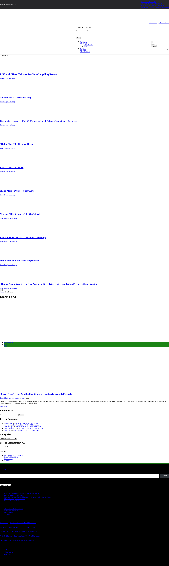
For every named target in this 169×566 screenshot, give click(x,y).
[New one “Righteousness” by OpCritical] (7, 210)
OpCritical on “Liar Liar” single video (19, 260)
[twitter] (1, 23)
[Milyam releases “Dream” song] (7, 93)
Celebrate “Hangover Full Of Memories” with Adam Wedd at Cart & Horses (38, 121)
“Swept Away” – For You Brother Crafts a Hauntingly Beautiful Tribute (36, 394)
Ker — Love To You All (148, 2)
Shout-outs (7, 554)
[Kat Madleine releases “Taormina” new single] (7, 233)
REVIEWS (83, 43)
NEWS (82, 48)
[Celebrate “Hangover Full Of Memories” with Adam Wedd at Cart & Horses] (7, 117)
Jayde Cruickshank (10, 428)
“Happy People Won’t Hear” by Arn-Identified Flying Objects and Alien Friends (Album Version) (49, 284)
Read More (3, 406)
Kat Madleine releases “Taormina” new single (155, 7)
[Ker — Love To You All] (7, 163)
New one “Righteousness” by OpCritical (153, 5)
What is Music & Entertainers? (13, 455)
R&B (5, 344)
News (6, 551)
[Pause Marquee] (1, 290)
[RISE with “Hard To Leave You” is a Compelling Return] (7, 70)
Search (2, 472)
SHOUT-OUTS (85, 52)
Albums (86, 46)
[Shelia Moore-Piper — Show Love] (7, 186)
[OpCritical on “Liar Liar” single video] (7, 256)
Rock (5, 346)
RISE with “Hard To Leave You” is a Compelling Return (28, 74)
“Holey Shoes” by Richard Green (16, 144)
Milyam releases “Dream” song (15, 97)
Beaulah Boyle (8, 427)
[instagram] (0, 23)
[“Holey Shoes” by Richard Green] (7, 140)
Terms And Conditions (11, 457)
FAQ (5, 469)
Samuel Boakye (5, 398)
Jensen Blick (8, 423)
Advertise (7, 460)
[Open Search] (152, 42)
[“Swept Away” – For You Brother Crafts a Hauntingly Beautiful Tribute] (29, 339)
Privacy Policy (8, 459)
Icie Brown (7, 425)
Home (2, 292)
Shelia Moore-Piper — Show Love (151, 3)
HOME (82, 41)
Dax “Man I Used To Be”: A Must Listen (27, 423)
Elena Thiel (7, 430)
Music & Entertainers (84, 27)
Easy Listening (8, 342)
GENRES (83, 50)
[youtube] (3, 23)
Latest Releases (88, 45)
